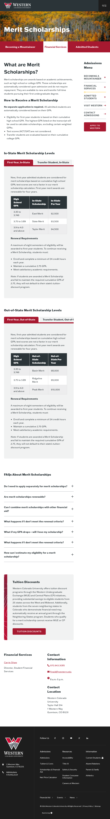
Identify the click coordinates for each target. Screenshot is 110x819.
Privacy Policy (88, 806)
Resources (67, 751)
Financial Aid (45, 797)
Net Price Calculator (48, 777)
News (72, 797)
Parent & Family (92, 769)
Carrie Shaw (10, 662)
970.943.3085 (57, 665)
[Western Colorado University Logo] (17, 6)
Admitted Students (87, 46)
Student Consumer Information (70, 776)
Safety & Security (69, 769)
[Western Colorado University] (13, 756)
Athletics (90, 775)
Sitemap (97, 806)
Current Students (93, 758)
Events (60, 797)
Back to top (46, 813)
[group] (18, 162)
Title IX (65, 763)
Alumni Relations (93, 763)
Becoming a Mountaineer (20, 46)
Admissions (12, 773)
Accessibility (67, 758)
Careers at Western (70, 783)
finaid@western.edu (61, 671)
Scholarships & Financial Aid (50, 770)
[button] (104, 5)
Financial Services (55, 46)
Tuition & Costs (46, 763)
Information (91, 751)
